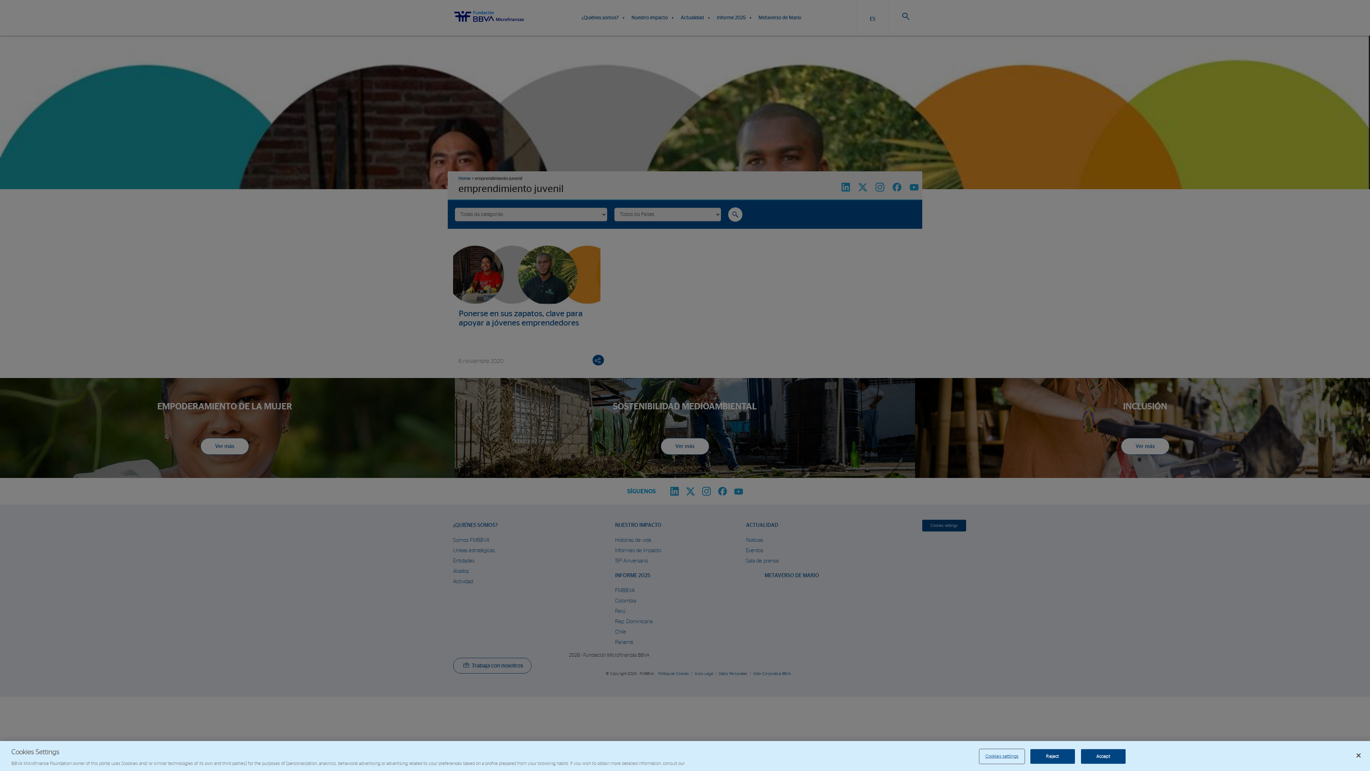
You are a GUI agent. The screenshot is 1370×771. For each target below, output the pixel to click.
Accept (1103, 756)
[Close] (1358, 755)
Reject (1052, 756)
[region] (685, 756)
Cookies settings (1002, 756)
